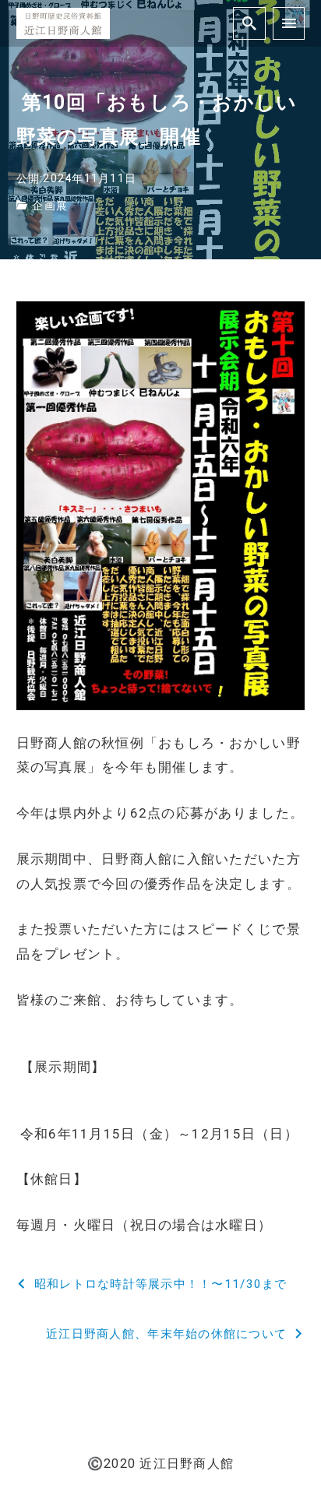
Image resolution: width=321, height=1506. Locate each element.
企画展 (50, 206)
